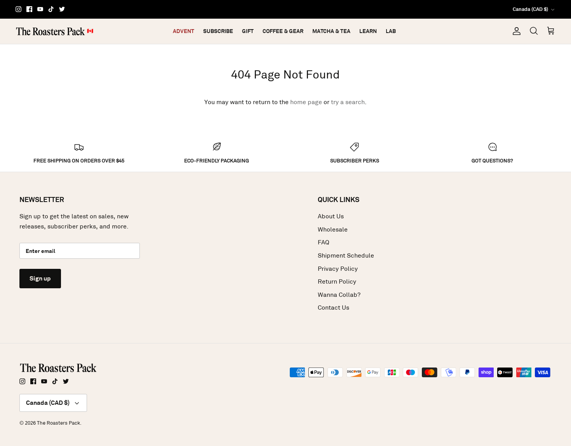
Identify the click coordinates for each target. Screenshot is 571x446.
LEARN (368, 31)
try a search (348, 102)
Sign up (40, 278)
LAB (391, 31)
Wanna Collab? (339, 294)
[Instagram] (18, 9)
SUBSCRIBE (218, 31)
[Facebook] (29, 9)
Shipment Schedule (346, 255)
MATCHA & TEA (331, 31)
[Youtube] (40, 9)
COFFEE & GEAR (283, 31)
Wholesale (333, 229)
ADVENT (183, 31)
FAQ (323, 242)
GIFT (248, 31)
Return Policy (337, 281)
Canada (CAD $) (530, 9)
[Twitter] (62, 9)
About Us (331, 216)
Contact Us (333, 307)
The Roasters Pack (58, 423)
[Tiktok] (51, 9)
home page (306, 102)
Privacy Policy (338, 268)
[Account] (515, 31)
